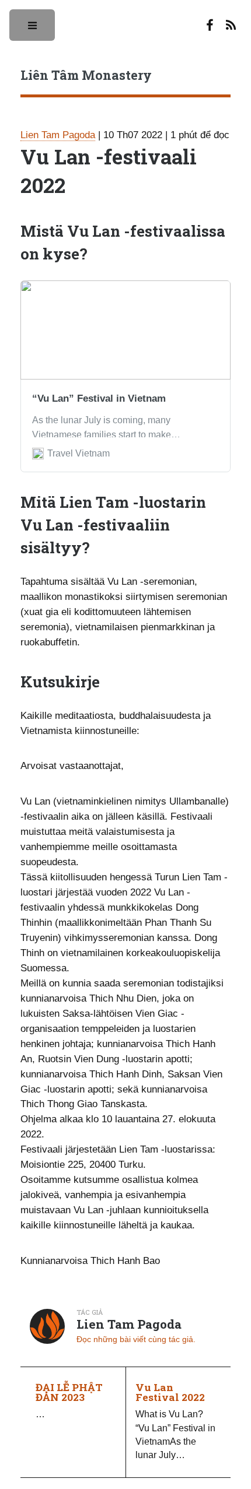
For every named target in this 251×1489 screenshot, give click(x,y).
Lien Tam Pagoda (57, 135)
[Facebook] (209, 26)
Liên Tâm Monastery (86, 74)
